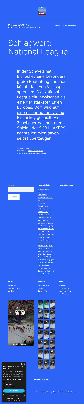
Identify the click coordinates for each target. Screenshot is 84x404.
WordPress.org (64, 294)
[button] (14, 399)
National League (35, 153)
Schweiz (43, 153)
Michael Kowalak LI (18, 25)
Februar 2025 (13, 285)
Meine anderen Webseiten (65, 26)
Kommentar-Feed (65, 291)
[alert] (14, 382)
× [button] (24, 364)
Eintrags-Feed (64, 288)
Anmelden (62, 285)
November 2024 (14, 288)
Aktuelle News (43, 206)
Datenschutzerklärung (44, 392)
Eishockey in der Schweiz (35, 151)
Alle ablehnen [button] (14, 395)
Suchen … (11, 185)
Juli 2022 (11, 291)
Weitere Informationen (17, 376)
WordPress (71, 392)
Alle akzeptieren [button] (14, 391)
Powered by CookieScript (14, 400)
